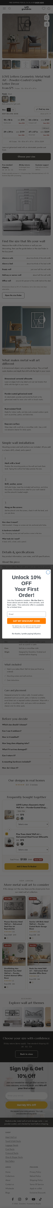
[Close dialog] (48, 572)
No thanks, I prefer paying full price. (26, 634)
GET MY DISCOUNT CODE (26, 621)
